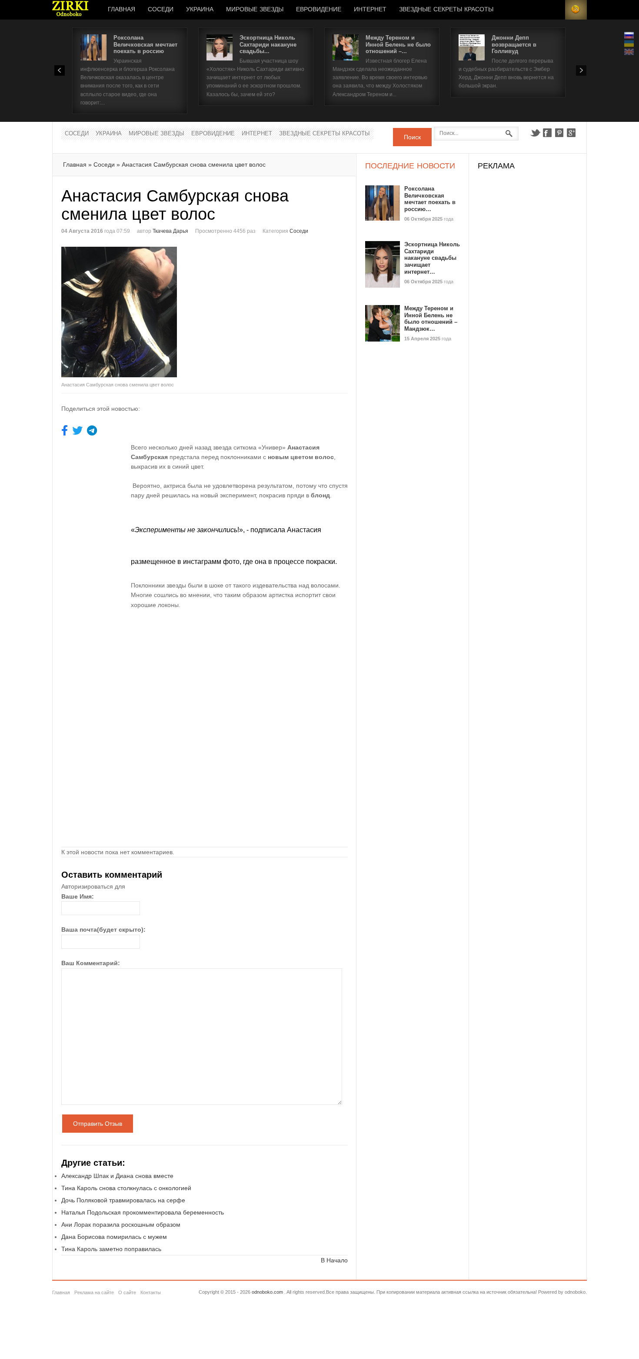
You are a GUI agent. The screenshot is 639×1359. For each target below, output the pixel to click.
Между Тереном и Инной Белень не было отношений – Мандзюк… (430, 318)
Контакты (150, 1292)
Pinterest (559, 133)
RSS (576, 10)
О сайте (127, 1292)
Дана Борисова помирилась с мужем (114, 1236)
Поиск (412, 137)
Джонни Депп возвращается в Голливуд (514, 44)
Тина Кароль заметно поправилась (111, 1248)
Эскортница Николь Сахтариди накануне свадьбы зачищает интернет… (432, 258)
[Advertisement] (278, 308)
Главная (121, 9)
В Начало (334, 1260)
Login (554, 10)
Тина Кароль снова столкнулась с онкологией (126, 1188)
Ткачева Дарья (170, 231)
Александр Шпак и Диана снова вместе (117, 1175)
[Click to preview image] (133, 312)
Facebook (547, 133)
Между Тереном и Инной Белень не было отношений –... (398, 44)
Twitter (535, 133)
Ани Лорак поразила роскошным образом (120, 1224)
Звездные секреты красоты (446, 9)
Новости (70, 10)
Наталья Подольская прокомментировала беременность (142, 1212)
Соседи (160, 9)
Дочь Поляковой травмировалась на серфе (123, 1200)
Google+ (572, 133)
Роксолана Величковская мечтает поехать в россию (145, 44)
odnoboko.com (267, 1292)
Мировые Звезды (254, 9)
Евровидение (318, 9)
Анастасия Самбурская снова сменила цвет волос (194, 164)
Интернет (370, 9)
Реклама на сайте (94, 1292)
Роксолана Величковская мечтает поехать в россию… (430, 198)
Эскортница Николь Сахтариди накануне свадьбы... (268, 44)
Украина (199, 9)
